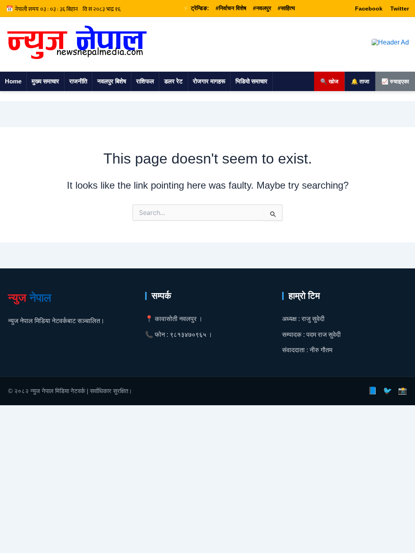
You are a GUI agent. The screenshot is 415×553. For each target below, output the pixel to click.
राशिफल (145, 81)
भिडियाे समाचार (251, 81)
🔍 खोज (329, 81)
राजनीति (78, 81)
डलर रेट (173, 81)
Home (13, 81)
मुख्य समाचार (45, 81)
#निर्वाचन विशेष (231, 8)
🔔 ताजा (360, 81)
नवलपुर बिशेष (111, 81)
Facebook (369, 8)
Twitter (399, 8)
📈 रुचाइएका (395, 81)
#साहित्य (286, 8)
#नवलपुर (262, 8)
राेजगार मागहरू (209, 81)
